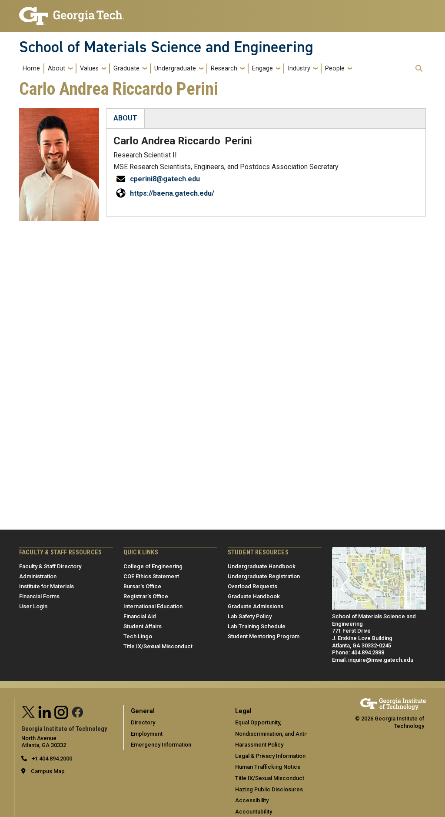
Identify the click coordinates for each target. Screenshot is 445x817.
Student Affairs (142, 626)
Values (89, 68)
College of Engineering (153, 566)
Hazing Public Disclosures (269, 789)
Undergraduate (175, 68)
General (143, 711)
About (56, 68)
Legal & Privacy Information (270, 756)
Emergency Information (161, 744)
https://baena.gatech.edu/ (172, 193)
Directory (143, 722)
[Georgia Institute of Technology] (71, 12)
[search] (419, 68)
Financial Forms (39, 596)
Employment (147, 733)
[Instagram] (61, 711)
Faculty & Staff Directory (50, 566)
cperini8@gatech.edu (165, 179)
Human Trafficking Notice (268, 767)
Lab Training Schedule (257, 626)
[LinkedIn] (44, 711)
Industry (299, 68)
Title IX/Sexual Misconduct (158, 646)
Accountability (253, 811)
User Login (33, 606)
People (335, 68)
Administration (37, 576)
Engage (262, 68)
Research (224, 68)
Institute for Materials (46, 586)
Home (31, 68)
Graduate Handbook (254, 596)
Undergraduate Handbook (262, 566)
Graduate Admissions (255, 606)
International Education (153, 606)
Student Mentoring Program (263, 636)
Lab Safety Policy (250, 616)
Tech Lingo (137, 636)
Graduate (126, 68)
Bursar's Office (142, 586)
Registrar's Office (145, 596)
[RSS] (77, 711)
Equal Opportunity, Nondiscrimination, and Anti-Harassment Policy (271, 733)
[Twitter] (28, 711)
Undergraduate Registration (264, 576)
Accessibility (252, 800)
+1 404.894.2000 (51, 758)
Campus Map (48, 771)
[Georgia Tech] (393, 702)
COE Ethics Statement (151, 576)
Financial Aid (139, 616)
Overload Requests (252, 586)
